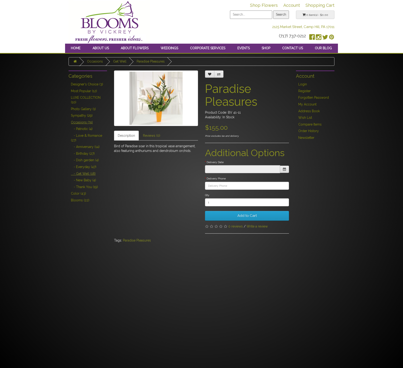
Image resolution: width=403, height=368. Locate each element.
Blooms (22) (80, 200)
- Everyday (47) (83, 167)
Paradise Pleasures (151, 61)
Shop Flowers (264, 5)
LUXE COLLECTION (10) (86, 100)
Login (302, 84)
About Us (101, 48)
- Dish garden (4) (85, 160)
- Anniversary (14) (85, 147)
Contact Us (292, 48)
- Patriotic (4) (82, 129)
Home (75, 48)
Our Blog (323, 48)
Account (291, 5)
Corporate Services (207, 48)
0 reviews (235, 226)
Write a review (257, 226)
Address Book (309, 111)
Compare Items (310, 124)
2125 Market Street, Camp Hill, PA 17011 (303, 27)
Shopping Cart (320, 5)
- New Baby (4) (83, 180)
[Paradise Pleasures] (156, 98)
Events (243, 48)
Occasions (95, 61)
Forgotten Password (313, 97)
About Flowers (135, 48)
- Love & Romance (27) (86, 138)
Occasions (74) (82, 122)
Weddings (169, 48)
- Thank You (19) (84, 187)
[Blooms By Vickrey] (109, 21)
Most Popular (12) (84, 91)
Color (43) (78, 193)
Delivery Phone (216, 178)
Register (304, 91)
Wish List (305, 117)
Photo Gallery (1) (83, 109)
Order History (308, 131)
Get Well (119, 61)
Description (126, 135)
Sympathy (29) (82, 115)
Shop (266, 48)
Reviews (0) (151, 135)
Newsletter (306, 138)
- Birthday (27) (83, 153)
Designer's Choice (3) (87, 84)
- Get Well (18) (83, 173)
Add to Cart (247, 216)
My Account (307, 104)
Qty (207, 195)
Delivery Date (215, 162)
